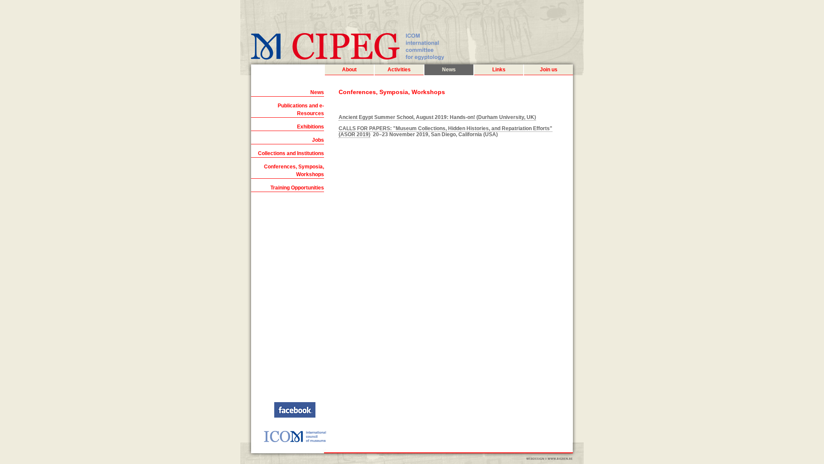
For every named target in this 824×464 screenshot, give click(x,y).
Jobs (318, 140)
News (449, 70)
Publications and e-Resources (301, 109)
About (349, 70)
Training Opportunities (297, 188)
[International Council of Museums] (295, 441)
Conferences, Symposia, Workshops (294, 170)
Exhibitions (310, 127)
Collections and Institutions (291, 153)
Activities (399, 70)
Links (499, 70)
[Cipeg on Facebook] (294, 416)
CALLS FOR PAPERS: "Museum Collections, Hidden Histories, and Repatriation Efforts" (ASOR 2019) (445, 131)
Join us (548, 70)
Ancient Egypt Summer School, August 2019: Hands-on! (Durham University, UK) (437, 117)
